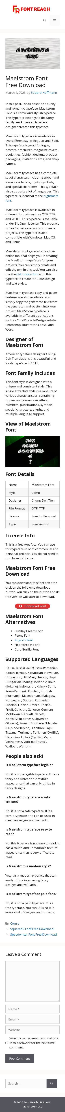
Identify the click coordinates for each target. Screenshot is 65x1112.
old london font (27, 274)
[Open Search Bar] (45, 20)
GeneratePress (32, 1106)
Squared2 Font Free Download (32, 929)
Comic (14, 923)
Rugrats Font (24, 640)
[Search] (52, 1083)
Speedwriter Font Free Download (33, 934)
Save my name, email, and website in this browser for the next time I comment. (33, 1042)
